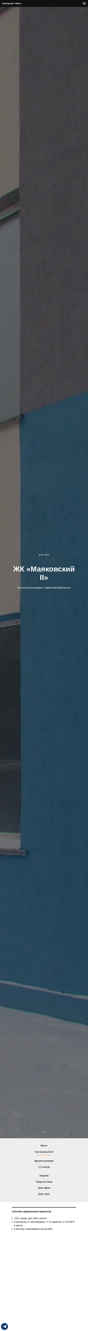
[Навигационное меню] (84, 3)
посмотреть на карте (44, 1155)
